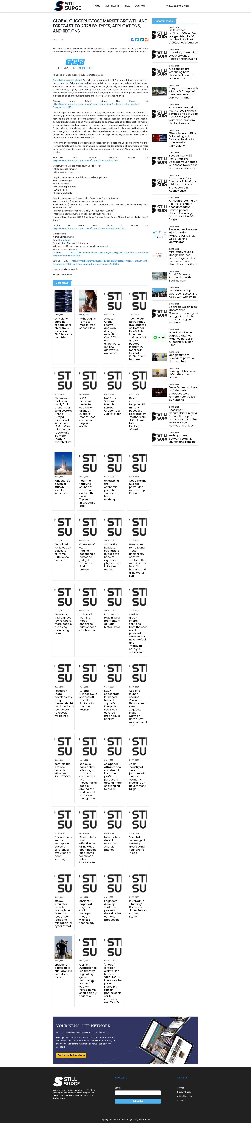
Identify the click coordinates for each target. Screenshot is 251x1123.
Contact (181, 1100)
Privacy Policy (184, 1091)
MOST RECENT (112, 5)
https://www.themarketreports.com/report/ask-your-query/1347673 (89, 228)
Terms (180, 1087)
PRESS (127, 5)
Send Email (64, 240)
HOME (97, 5)
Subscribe (138, 1100)
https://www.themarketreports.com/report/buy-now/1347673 (85, 160)
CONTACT (140, 5)
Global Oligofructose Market (67, 80)
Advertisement (185, 1096)
